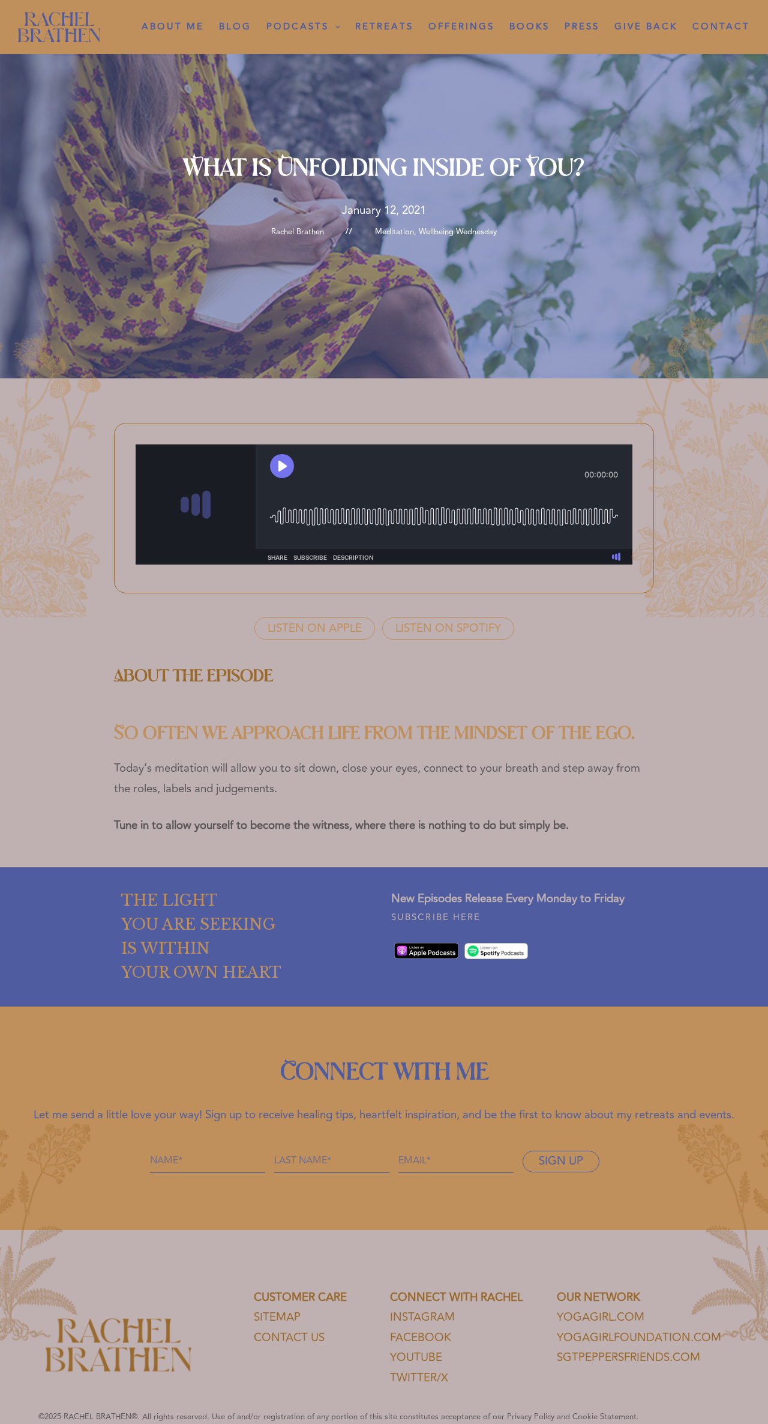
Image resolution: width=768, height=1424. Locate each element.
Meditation (394, 232)
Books (529, 27)
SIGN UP (561, 1161)
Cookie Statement (604, 1417)
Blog (235, 27)
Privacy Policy (530, 1417)
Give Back (645, 27)
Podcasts (297, 27)
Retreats (384, 27)
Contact (721, 27)
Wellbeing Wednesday (458, 232)
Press (582, 27)
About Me (173, 27)
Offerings (461, 27)
